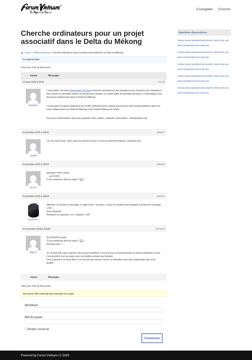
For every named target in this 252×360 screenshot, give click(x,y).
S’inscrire (224, 9)
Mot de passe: (34, 317)
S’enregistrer (204, 9)
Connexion (152, 338)
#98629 (161, 164)
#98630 (161, 196)
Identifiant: (31, 305)
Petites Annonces (42, 52)
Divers (28, 52)
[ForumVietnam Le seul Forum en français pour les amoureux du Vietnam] (44, 9)
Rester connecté (38, 329)
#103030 (160, 229)
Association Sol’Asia (80, 90)
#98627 (161, 132)
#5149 (161, 82)
